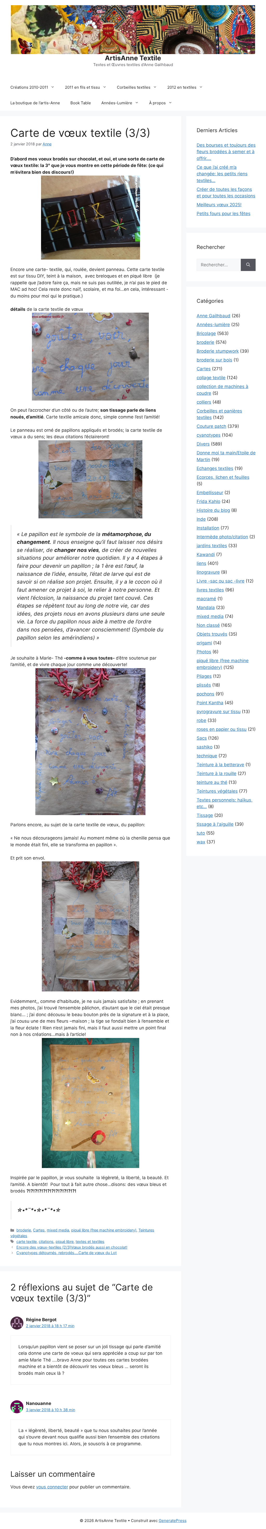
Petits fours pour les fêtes (223, 213)
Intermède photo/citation (222, 536)
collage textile (211, 377)
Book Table (80, 102)
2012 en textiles (181, 87)
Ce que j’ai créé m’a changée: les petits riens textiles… (222, 174)
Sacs (202, 738)
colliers (204, 402)
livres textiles (210, 589)
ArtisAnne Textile (133, 58)
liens (201, 563)
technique (207, 755)
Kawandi (206, 554)
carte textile (26, 1241)
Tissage (205, 815)
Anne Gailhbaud (213, 315)
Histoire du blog (213, 510)
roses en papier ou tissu (222, 729)
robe (201, 720)
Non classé (208, 625)
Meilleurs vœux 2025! (219, 204)
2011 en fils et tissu (82, 87)
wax (201, 841)
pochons (205, 693)
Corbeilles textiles (133, 87)
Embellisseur (210, 492)
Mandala (206, 607)
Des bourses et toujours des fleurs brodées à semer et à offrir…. (226, 152)
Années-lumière (213, 324)
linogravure (208, 572)
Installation (208, 528)
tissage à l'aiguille (215, 824)
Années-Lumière (116, 102)
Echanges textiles (215, 468)
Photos (204, 651)
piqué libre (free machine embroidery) (103, 1230)
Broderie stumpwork (218, 351)
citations (46, 1241)
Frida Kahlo (208, 501)
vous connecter (52, 1486)
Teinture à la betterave (220, 764)
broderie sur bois (214, 360)
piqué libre (65, 1241)
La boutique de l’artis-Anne (35, 102)
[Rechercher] (248, 265)
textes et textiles (90, 1241)
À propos (157, 102)
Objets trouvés (212, 634)
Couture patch (211, 426)
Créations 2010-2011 (29, 87)
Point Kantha (210, 702)
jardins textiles (212, 545)
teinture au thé (212, 782)
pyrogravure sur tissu (219, 711)
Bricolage (206, 333)
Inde (201, 519)
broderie (23, 1230)
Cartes (39, 1230)
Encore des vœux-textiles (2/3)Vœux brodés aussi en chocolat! (71, 1247)
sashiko (204, 747)
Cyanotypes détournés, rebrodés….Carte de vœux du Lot (66, 1252)
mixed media (58, 1230)
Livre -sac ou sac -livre (220, 581)
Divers (203, 444)
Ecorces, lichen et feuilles (223, 477)
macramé (206, 598)
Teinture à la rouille (216, 773)
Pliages (204, 676)
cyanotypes (209, 435)
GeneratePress (173, 1520)
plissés (204, 685)
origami (204, 643)
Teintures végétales (217, 791)
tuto (201, 833)
